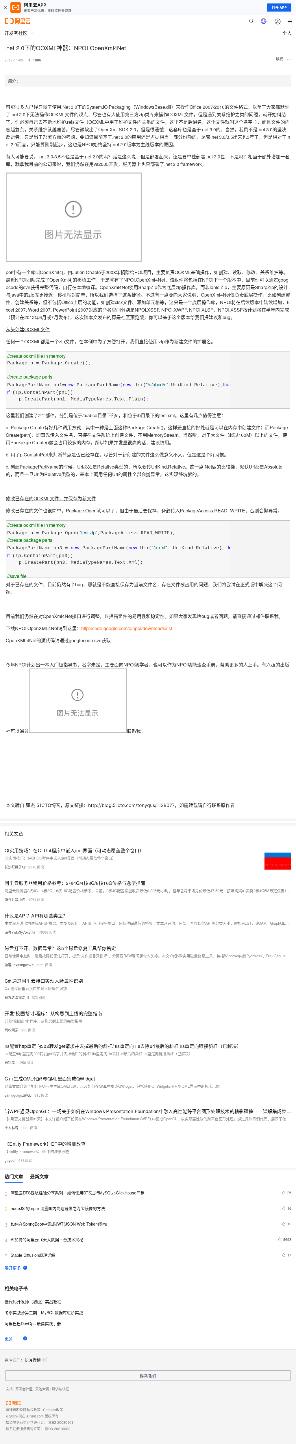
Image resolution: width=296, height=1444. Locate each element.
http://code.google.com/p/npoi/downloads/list (126, 628)
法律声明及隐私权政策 (23, 1409)
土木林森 (11, 1127)
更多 (9, 1338)
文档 (9, 1388)
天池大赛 (42, 1388)
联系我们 (148, 1376)
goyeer (10, 1160)
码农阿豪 (11, 1029)
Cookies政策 (53, 1409)
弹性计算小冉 (15, 899)
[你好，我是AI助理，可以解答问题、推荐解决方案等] (264, 21)
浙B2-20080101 (60, 1422)
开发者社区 (24, 1388)
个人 (287, 33)
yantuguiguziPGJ (18, 1095)
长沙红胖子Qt (15, 866)
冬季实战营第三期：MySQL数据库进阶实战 (44, 1312)
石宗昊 (10, 1062)
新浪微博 (33, 1360)
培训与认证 (60, 1388)
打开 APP (279, 7)
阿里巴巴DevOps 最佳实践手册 (33, 1323)
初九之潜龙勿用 (17, 997)
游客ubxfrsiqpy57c (19, 964)
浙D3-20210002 (57, 1428)
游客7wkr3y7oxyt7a (20, 932)
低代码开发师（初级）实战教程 (33, 1301)
